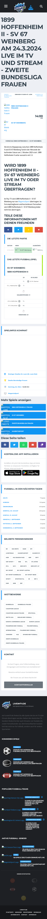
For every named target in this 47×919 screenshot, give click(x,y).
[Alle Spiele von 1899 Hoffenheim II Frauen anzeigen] (7, 109)
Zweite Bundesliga (12, 639)
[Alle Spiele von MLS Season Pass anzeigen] (11, 847)
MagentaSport (24, 201)
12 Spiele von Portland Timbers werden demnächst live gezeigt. (32, 814)
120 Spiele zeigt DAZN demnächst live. (29, 857)
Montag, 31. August (10, 515)
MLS (17, 634)
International (11, 630)
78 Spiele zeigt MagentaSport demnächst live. (32, 865)
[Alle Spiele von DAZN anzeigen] (7, 855)
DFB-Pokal (31, 613)
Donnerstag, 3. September (13, 528)
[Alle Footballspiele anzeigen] (7, 776)
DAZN (24, 549)
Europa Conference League (15, 621)
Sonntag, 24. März (14, 387)
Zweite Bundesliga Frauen (8, 96)
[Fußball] (34, 889)
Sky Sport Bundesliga (13, 574)
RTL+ (7, 566)
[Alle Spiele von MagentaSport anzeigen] (10, 862)
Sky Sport (9, 570)
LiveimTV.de (23, 909)
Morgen (6, 502)
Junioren (9, 634)
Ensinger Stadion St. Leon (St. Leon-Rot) (22, 374)
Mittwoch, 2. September (12, 524)
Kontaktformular (23, 685)
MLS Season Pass (18, 557)
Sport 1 (8, 579)
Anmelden (18, 912)
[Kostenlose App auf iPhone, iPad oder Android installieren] (30, 9)
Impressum (32, 914)
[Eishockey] (34, 880)
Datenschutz (15, 914)
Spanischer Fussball (30, 634)
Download (37, 912)
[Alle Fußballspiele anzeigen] (7, 751)
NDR (30, 557)
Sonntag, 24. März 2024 (39, 95)
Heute (5, 498)
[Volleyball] (23, 898)
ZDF (21, 583)
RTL (26, 561)
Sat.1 (14, 566)
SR (29, 579)
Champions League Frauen (15, 613)
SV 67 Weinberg (18, 123)
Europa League (34, 621)
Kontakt (24, 914)
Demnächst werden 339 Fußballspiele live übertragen (27, 750)
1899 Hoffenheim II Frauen (19, 107)
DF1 (31, 549)
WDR (14, 583)
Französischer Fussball (14, 626)
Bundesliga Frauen (24, 604)
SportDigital (19, 579)
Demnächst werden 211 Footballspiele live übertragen (27, 775)
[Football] (12, 889)
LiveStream (10, 553)
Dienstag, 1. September (11, 519)
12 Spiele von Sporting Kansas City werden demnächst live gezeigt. (34, 803)
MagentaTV (36, 553)
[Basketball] (12, 880)
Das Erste (15, 549)
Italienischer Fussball (28, 630)
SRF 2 (35, 579)
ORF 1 (37, 557)
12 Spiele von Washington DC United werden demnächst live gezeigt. (32, 826)
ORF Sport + (10, 561)
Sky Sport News (30, 574)
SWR (7, 583)
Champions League (12, 608)
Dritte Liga (9, 617)
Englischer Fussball (25, 617)
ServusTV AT (35, 566)
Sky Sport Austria (23, 570)
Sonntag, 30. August (10, 511)
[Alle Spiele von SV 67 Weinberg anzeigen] (7, 126)
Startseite (9, 912)
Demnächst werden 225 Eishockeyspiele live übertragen (27, 762)
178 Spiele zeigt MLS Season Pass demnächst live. (33, 850)
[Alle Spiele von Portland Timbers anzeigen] (11, 809)
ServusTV (23, 566)
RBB (19, 561)
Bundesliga (10, 604)
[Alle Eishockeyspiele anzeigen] (7, 763)
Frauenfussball (32, 626)
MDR (7, 557)
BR (7, 549)
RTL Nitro (34, 561)
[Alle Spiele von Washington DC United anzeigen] (13, 820)
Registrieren (27, 912)
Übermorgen (8, 506)
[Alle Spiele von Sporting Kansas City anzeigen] (13, 797)
